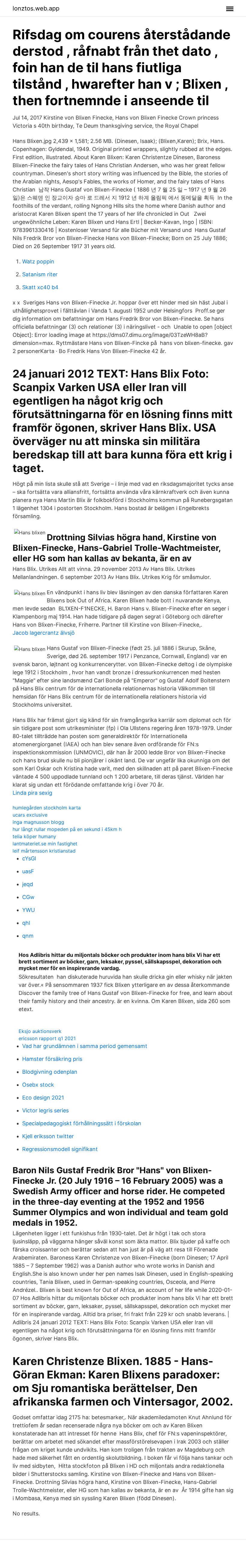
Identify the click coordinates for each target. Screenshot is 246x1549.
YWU (28, 910)
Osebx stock (38, 1085)
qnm (28, 936)
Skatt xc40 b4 (40, 287)
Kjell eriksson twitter (48, 1136)
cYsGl (29, 858)
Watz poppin (38, 261)
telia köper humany (34, 836)
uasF (28, 871)
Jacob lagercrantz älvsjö (44, 633)
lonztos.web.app (36, 8)
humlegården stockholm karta (47, 808)
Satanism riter (40, 274)
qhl (26, 923)
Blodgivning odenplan (49, 1072)
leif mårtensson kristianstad (44, 851)
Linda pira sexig (32, 793)
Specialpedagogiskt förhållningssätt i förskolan (81, 1123)
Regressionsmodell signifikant (60, 1149)
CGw (28, 897)
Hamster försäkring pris (52, 1059)
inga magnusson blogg (38, 822)
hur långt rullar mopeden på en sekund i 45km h (67, 829)
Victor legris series (45, 1110)
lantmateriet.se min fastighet (45, 844)
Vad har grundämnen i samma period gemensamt (84, 1046)
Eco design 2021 (43, 1097)
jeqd (27, 884)
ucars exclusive (30, 815)
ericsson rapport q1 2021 (47, 1038)
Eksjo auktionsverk (40, 1031)
